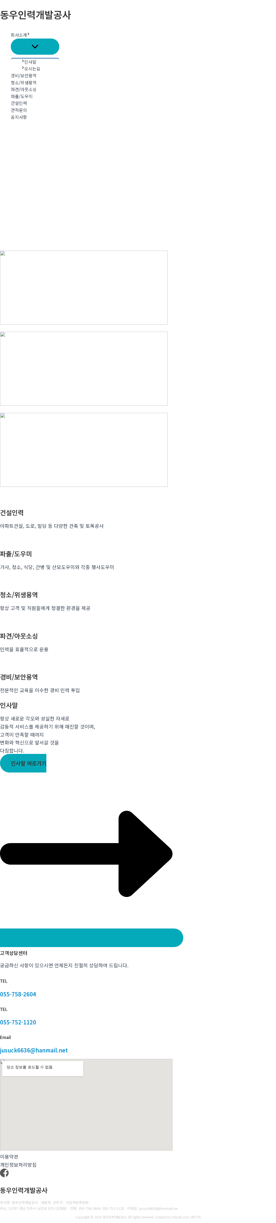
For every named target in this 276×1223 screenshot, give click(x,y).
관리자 (195, 1217)
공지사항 (19, 117)
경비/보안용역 (24, 75)
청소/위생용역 (24, 82)
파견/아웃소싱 (24, 89)
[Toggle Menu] (35, 47)
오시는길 (32, 68)
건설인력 (19, 103)
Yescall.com (180, 1217)
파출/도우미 (22, 96)
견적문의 (19, 110)
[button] (28, 35)
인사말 (30, 61)
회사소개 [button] (19, 35)
